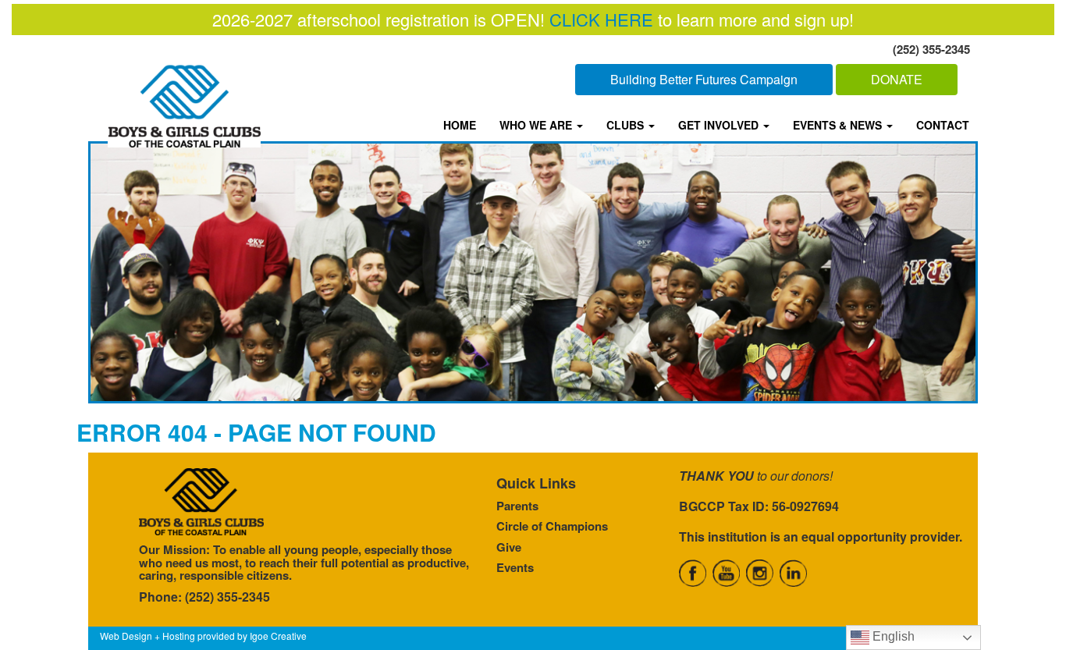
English (892, 636)
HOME (459, 125)
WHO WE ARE (537, 125)
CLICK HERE (601, 19)
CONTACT (942, 125)
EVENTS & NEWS (839, 125)
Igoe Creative (278, 635)
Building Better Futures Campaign (704, 79)
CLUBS (626, 125)
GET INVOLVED (720, 125)
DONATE (896, 79)
